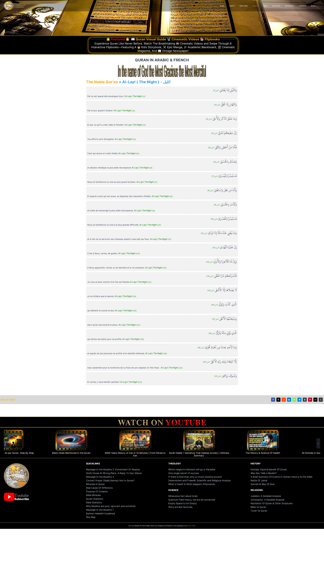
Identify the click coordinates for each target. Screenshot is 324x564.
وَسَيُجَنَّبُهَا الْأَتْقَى (224, 318)
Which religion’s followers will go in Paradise (191, 469)
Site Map (90, 517)
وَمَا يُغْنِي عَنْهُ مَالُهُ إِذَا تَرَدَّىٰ (219, 233)
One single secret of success (183, 473)
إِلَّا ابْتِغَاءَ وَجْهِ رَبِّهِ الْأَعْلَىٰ (220, 361)
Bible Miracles (93, 495)
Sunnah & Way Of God (262, 484)
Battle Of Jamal (259, 480)
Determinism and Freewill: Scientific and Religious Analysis (199, 480)
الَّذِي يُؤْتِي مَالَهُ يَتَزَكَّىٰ (223, 333)
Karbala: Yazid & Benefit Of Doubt (269, 469)
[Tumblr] (304, 399)
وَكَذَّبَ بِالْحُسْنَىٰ (225, 204)
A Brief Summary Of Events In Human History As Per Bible (281, 476)
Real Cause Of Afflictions (99, 487)
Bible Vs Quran (258, 507)
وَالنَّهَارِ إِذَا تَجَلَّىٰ (225, 104)
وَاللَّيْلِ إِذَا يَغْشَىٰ (225, 90)
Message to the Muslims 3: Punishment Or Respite (113, 469)
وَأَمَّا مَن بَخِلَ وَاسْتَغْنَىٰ (222, 190)
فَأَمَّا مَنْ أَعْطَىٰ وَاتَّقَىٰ (222, 147)
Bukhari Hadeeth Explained (100, 513)
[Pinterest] (310, 399)
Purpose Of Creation (97, 491)
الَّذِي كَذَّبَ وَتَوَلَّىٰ (224, 304)
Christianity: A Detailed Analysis (267, 499)
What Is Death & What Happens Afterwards (191, 484)
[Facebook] (273, 399)
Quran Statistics (94, 498)
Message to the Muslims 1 (100, 509)
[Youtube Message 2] (162, 421)
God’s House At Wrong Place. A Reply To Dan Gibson (114, 473)
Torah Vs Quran (259, 510)
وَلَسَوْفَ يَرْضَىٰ (226, 376)
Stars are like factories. (180, 507)
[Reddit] (283, 399)
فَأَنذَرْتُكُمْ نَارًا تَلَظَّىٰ (222, 276)
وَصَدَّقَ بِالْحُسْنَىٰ (225, 161)
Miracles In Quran (95, 484)
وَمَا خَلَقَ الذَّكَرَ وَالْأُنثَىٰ (221, 118)
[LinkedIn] (289, 399)
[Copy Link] (320, 399)
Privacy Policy (191, 525)
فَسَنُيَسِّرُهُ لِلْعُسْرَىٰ (224, 218)
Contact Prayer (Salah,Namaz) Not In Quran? (110, 480)
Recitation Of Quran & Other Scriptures (271, 503)
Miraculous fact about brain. (183, 496)
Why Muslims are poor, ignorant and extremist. (111, 506)
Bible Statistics (94, 502)
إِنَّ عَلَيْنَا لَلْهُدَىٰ (224, 247)
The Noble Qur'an (102, 82)
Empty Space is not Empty (182, 503)
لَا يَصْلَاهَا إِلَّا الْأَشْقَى (222, 290)
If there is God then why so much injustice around (195, 476)
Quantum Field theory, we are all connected (191, 499)
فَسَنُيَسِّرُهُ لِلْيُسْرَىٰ (224, 176)
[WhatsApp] (294, 399)
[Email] (315, 399)
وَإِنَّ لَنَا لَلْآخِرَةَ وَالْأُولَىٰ (221, 261)
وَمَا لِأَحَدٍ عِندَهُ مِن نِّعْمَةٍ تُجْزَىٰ (217, 347)
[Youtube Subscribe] (16, 493)
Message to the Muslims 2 (100, 476)
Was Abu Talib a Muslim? (264, 473)
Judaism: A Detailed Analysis (266, 496)
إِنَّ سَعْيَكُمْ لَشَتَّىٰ (224, 133)
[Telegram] (299, 399)
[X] (278, 399)
